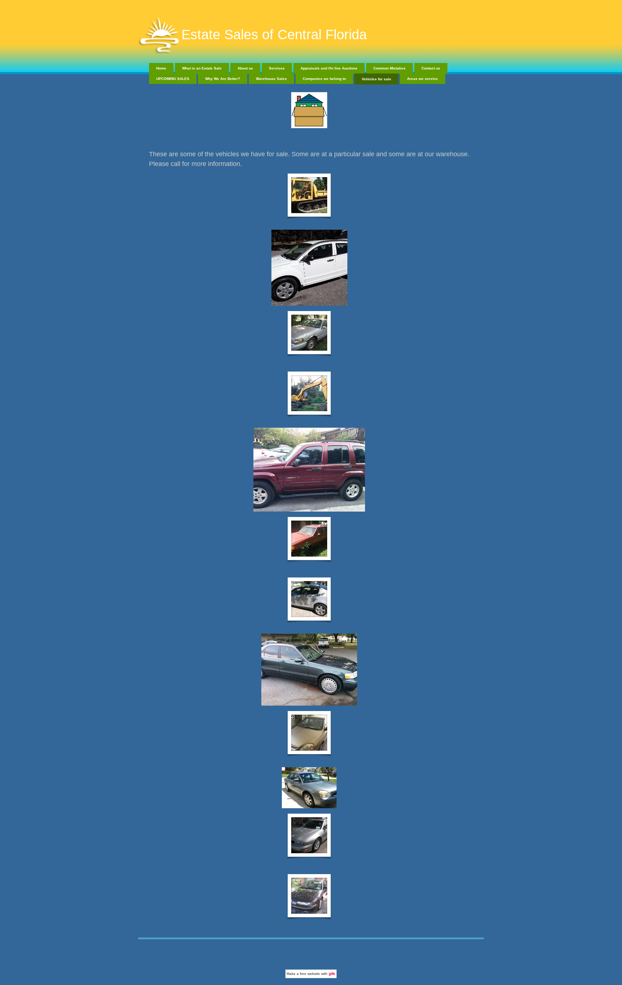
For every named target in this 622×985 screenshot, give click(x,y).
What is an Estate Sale (202, 68)
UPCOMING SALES (172, 79)
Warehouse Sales (271, 79)
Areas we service (422, 79)
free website (310, 974)
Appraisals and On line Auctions (329, 68)
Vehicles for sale (376, 79)
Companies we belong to (324, 79)
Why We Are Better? (222, 79)
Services (277, 68)
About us (245, 68)
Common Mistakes (389, 68)
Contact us (431, 68)
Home (161, 68)
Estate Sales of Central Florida (274, 34)
